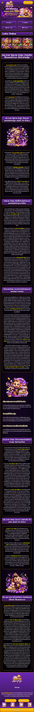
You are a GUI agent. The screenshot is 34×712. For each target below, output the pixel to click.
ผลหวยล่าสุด (11, 97)
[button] (2, 2)
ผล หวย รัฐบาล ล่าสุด (11, 65)
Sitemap (17, 687)
